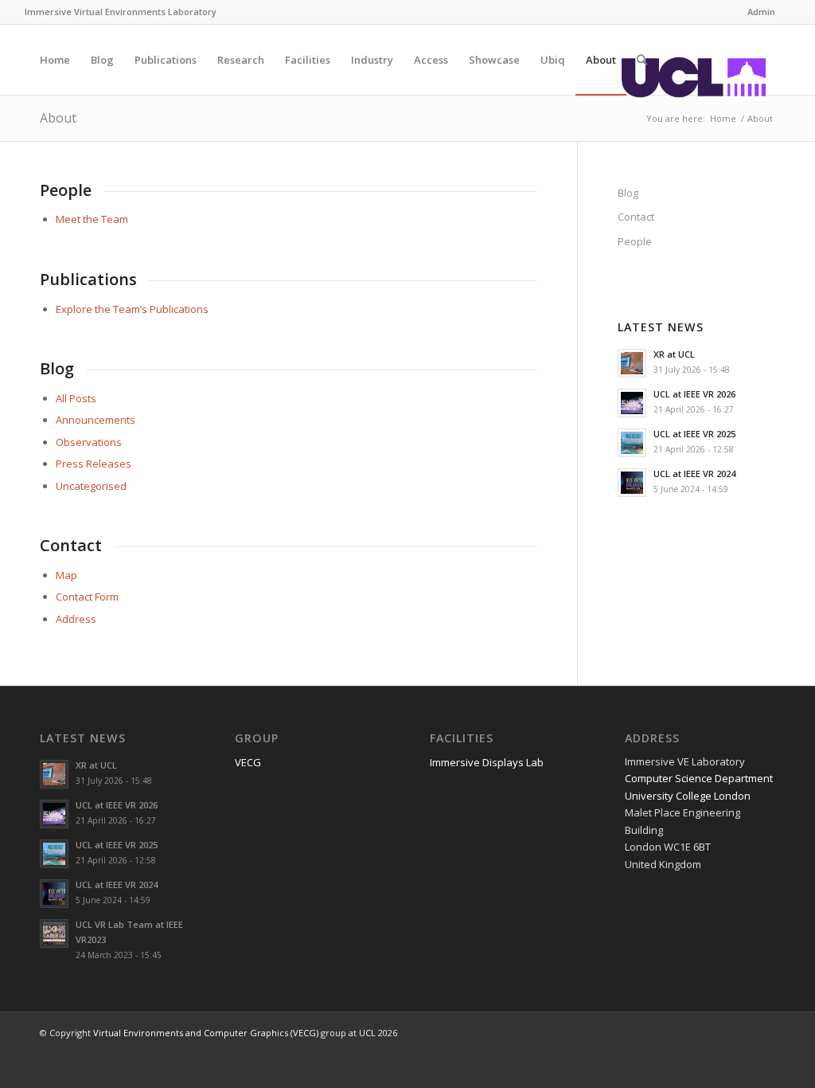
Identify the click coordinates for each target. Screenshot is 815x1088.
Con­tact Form (87, 596)
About (58, 118)
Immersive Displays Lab (487, 762)
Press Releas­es (93, 463)
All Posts (76, 398)
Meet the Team (92, 219)
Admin (761, 12)
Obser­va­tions (89, 442)
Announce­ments (95, 420)
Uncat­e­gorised (91, 486)
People (635, 241)
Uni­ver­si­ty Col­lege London (688, 796)
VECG (248, 762)
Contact (636, 216)
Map (66, 575)
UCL (367, 1033)
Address (76, 619)
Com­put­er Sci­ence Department (699, 778)
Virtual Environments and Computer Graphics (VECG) (205, 1033)
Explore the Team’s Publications (132, 309)
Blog (628, 193)
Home (723, 118)
